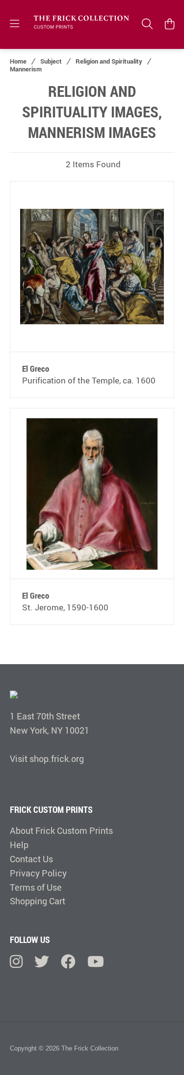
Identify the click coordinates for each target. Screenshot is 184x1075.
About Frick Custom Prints (61, 830)
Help (19, 845)
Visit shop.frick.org (47, 758)
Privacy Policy (38, 873)
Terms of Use (36, 887)
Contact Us (31, 859)
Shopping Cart (37, 901)
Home (18, 61)
